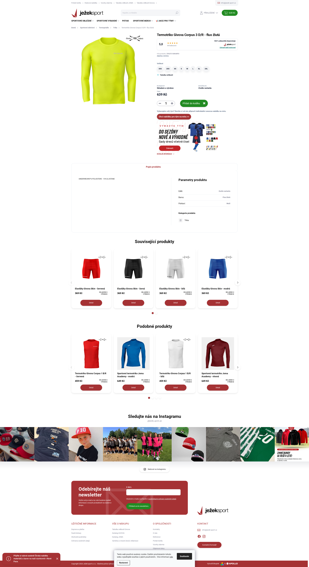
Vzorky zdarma (106, 3)
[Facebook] (199, 536)
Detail (91, 303)
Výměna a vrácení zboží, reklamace (125, 541)
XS (175, 69)
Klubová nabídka (91, 3)
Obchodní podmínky (78, 537)
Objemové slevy (159, 548)
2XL (206, 69)
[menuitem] (82, 21)
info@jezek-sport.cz (209, 530)
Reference (156, 537)
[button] (152, 313)
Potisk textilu (76, 3)
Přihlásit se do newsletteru (138, 506)
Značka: (163, 56)
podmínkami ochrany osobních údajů (162, 499)
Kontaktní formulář (209, 545)
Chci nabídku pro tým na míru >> (174, 116)
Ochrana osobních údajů (80, 541)
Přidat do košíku (191, 103)
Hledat (177, 13)
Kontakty (156, 529)
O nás (155, 533)
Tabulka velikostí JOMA (124, 3)
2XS (167, 69)
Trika (187, 220)
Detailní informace (164, 154)
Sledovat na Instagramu (157, 469)
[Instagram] (204, 536)
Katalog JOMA (117, 537)
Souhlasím (184, 556)
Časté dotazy (76, 533)
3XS (160, 69)
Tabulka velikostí (166, 75)
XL (199, 69)
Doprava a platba (77, 529)
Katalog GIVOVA (118, 533)
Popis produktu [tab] (153, 167)
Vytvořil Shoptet (213, 564)
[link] (197, 44)
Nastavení (123, 563)
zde (171, 557)
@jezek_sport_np (154, 421)
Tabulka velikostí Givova (146, 3)
